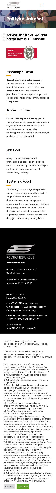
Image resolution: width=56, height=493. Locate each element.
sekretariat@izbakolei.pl (26, 279)
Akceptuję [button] (23, 486)
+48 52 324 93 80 (23, 283)
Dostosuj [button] (9, 486)
